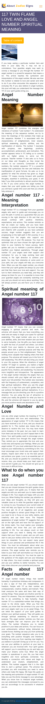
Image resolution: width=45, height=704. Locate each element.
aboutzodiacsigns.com (23, 701)
